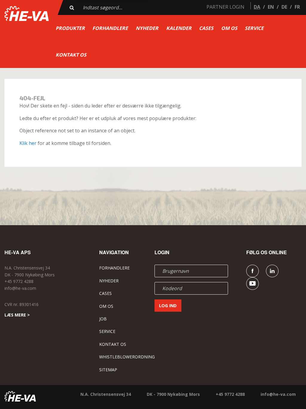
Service (254, 28)
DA (257, 7)
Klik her (27, 143)
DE (284, 7)
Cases (206, 28)
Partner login (225, 7)
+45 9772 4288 (18, 281)
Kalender (179, 28)
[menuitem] (70, 28)
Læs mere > (17, 315)
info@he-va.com (20, 288)
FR (297, 7)
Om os (229, 28)
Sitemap (108, 369)
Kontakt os (71, 54)
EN (271, 7)
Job (103, 319)
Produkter (70, 28)
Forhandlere (110, 28)
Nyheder (147, 28)
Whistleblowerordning (127, 357)
